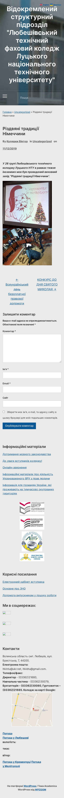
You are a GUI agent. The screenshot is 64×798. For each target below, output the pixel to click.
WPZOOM (40, 789)
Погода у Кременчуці (17, 761)
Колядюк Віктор (17, 141)
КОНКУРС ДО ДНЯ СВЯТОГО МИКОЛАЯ (47, 284)
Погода (7, 733)
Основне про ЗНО (14, 588)
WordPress (30, 786)
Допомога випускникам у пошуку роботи (29, 595)
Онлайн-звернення (15, 467)
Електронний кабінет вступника (23, 581)
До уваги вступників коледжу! (22, 461)
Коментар (9, 331)
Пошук (56, 98)
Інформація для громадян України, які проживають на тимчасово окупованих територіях (28, 489)
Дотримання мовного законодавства (27, 454)
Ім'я (6, 369)
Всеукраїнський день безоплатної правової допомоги (17, 291)
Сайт (5, 397)
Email (7, 383)
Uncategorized (22, 112)
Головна (7, 112)
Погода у (16, 737)
